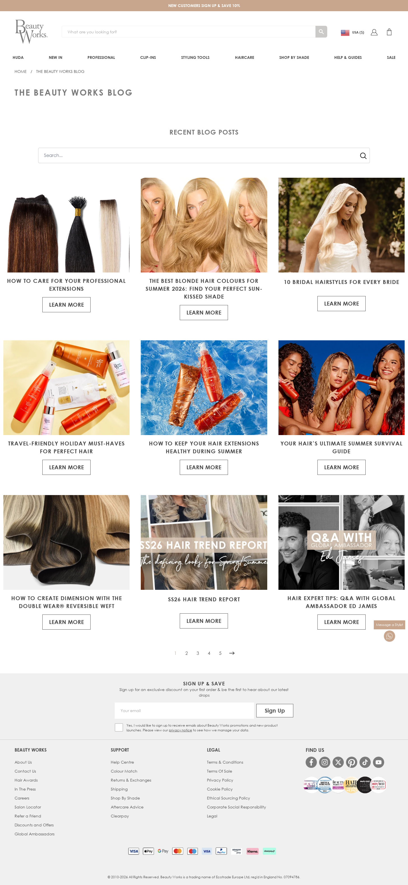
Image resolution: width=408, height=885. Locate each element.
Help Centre (122, 762)
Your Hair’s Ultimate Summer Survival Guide (341, 447)
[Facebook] (311, 762)
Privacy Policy (220, 780)
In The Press (25, 789)
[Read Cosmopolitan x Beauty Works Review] (345, 785)
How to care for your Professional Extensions (66, 285)
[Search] (321, 32)
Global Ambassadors (34, 834)
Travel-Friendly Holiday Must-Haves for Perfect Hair (66, 447)
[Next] (232, 653)
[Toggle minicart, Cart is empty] (389, 32)
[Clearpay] (269, 851)
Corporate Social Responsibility (236, 807)
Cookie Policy (220, 789)
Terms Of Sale (219, 771)
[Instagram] (324, 762)
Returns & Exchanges (131, 780)
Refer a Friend (28, 816)
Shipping (119, 789)
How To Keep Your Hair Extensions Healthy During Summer (204, 447)
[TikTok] (365, 762)
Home (21, 71)
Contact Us (25, 771)
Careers (22, 798)
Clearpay (120, 816)
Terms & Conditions (225, 762)
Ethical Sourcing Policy (228, 798)
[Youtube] (378, 762)
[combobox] (204, 155)
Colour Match (124, 771)
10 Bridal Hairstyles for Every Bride (341, 282)
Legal (212, 816)
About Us (23, 762)
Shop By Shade (125, 798)
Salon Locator (28, 807)
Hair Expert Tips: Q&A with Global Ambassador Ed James (341, 602)
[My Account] (374, 32)
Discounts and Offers (34, 825)
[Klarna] (252, 851)
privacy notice (180, 730)
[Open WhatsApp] (389, 636)
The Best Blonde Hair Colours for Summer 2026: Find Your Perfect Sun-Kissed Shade (204, 289)
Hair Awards (26, 780)
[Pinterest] (351, 762)
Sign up (275, 710)
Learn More (66, 304)
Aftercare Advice (127, 807)
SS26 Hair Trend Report (204, 599)
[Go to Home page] (31, 32)
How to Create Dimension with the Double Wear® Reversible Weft (66, 602)
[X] (338, 762)
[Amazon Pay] (236, 851)
